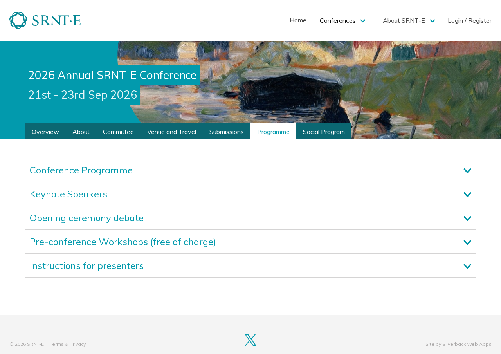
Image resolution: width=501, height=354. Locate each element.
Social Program (324, 131)
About (81, 131)
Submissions (226, 131)
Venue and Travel (171, 131)
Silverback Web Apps (467, 344)
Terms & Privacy (68, 344)
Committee (118, 131)
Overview (45, 131)
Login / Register (470, 20)
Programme (273, 131)
